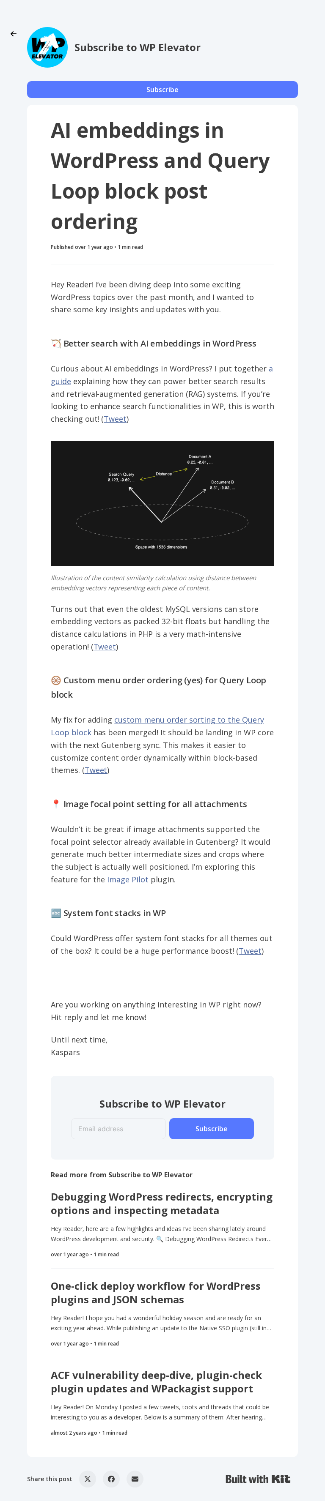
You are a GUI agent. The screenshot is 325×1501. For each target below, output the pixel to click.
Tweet (115, 419)
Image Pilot (128, 879)
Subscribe (162, 89)
